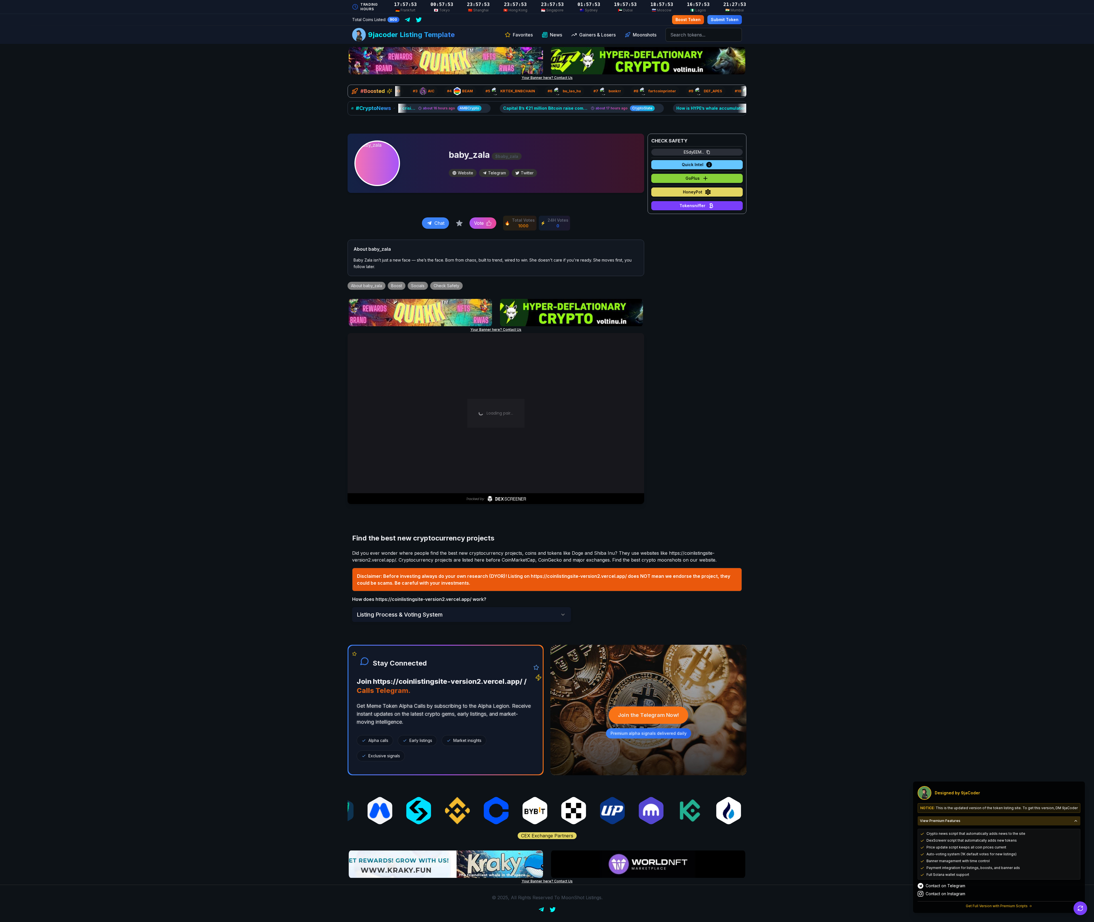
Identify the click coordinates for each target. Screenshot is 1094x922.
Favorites (523, 35)
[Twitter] (418, 19)
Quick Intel (692, 164)
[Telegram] (407, 19)
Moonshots (644, 35)
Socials (417, 285)
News (556, 35)
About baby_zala (366, 285)
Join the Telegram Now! (648, 715)
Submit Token (724, 19)
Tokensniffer (692, 205)
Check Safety (446, 285)
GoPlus (692, 178)
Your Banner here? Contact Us (547, 78)
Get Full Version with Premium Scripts (997, 906)
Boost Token (688, 19)
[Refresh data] (1080, 908)
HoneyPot (692, 191)
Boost (396, 285)
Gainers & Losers (597, 35)
